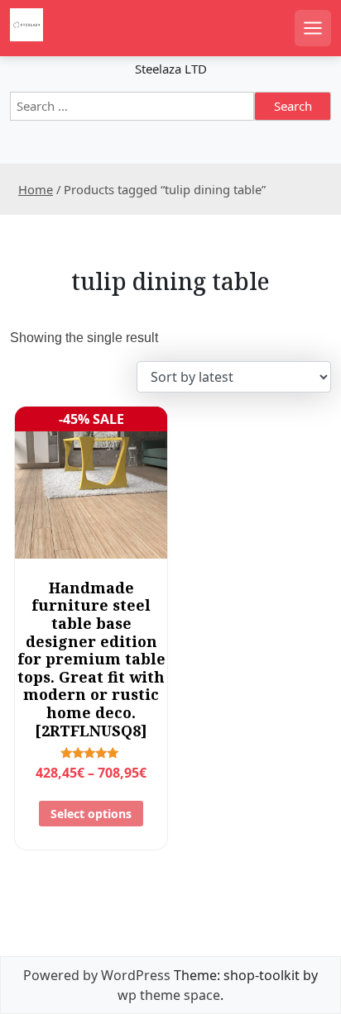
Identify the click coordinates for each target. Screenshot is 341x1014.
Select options (91, 813)
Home (35, 189)
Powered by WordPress (96, 975)
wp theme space (169, 995)
